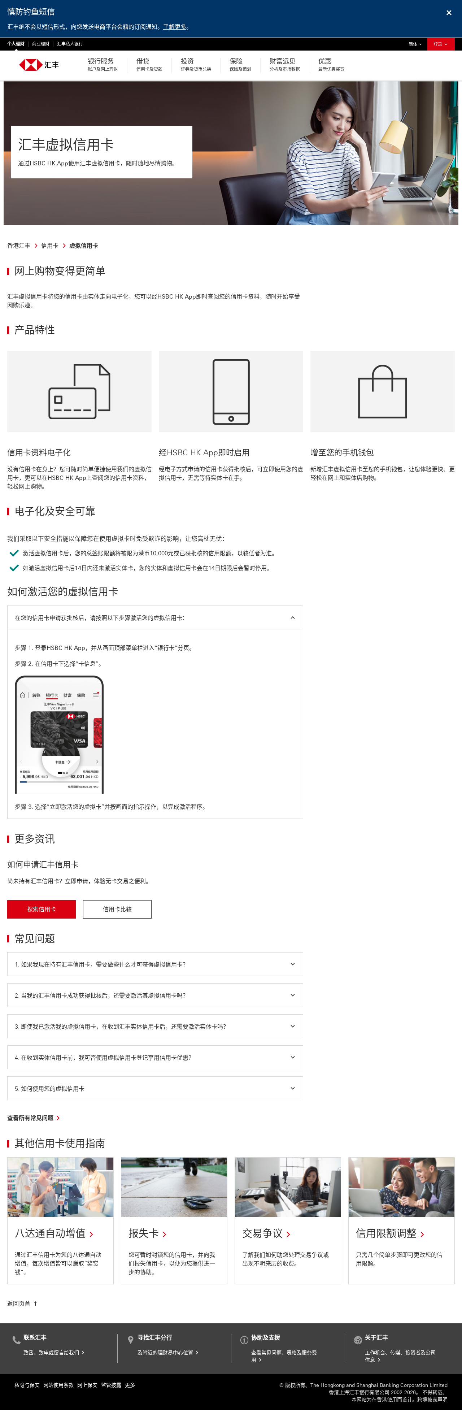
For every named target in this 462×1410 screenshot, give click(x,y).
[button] (155, 617)
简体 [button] (417, 44)
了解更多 (174, 26)
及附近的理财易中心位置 (166, 1353)
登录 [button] (438, 44)
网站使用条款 (58, 1385)
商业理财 (40, 44)
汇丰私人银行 (70, 44)
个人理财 (16, 44)
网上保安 (87, 1385)
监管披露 (111, 1385)
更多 (130, 1385)
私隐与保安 (27, 1385)
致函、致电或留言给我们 (51, 1353)
